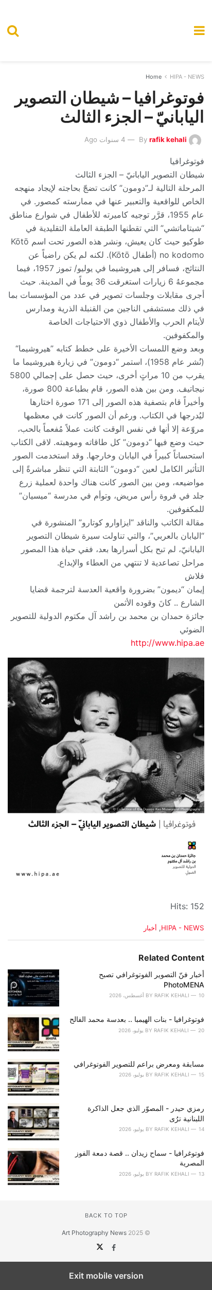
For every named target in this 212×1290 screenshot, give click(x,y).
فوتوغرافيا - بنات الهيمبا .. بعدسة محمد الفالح (136, 1019)
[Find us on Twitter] (99, 1247)
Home (154, 76)
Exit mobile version (106, 1275)
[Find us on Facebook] (113, 1247)
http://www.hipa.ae (167, 643)
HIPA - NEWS (187, 76)
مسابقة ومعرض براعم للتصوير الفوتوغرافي (139, 1063)
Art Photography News (94, 1232)
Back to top (106, 1215)
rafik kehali (168, 139)
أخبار (150, 928)
